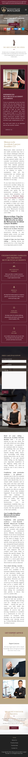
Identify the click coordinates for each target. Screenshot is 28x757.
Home (14, 737)
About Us (14, 740)
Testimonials (14, 745)
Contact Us (14, 748)
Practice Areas (14, 743)
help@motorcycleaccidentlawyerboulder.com (15, 3)
